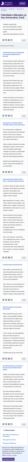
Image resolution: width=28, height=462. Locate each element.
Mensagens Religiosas (9, 443)
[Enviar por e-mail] (11, 40)
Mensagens (4, 8)
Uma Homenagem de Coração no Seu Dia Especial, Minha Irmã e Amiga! (13, 367)
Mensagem (11, 8)
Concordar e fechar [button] (8, 459)
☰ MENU (22, 3)
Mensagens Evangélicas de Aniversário (11, 435)
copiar (23, 40)
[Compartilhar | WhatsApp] (3, 40)
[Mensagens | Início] (2, 2)
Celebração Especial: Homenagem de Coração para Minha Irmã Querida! (13, 54)
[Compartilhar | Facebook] (6, 40)
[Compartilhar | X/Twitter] (8, 40)
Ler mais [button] (14, 455)
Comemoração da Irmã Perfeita (12, 264)
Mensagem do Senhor (9, 439)
